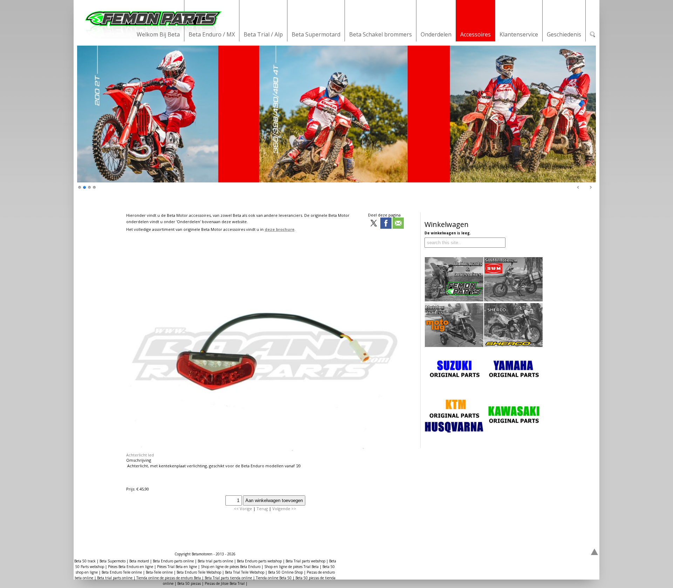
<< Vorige (243, 508)
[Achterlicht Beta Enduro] (264, 449)
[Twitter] (373, 224)
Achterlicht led (140, 454)
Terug (262, 508)
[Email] (398, 224)
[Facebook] (386, 224)
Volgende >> (284, 508)
